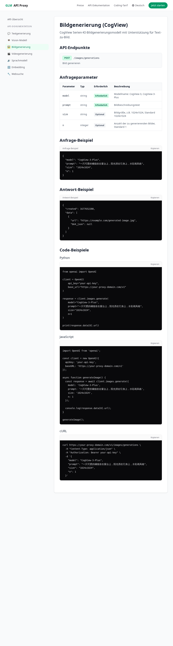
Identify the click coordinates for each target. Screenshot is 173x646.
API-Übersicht (15, 19)
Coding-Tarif (121, 5)
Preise (80, 5)
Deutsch (139, 5)
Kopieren (155, 148)
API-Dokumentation (99, 5)
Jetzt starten (158, 5)
